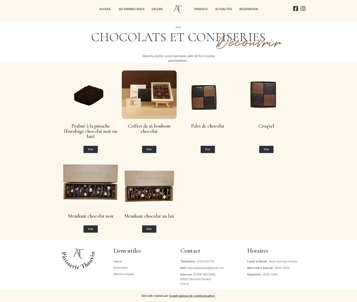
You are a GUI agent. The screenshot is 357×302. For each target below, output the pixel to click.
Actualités (223, 9)
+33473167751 (205, 261)
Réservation (248, 9)
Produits (201, 9)
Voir (91, 149)
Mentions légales (123, 274)
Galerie (157, 9)
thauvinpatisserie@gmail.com (205, 268)
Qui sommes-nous (131, 9)
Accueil (105, 9)
